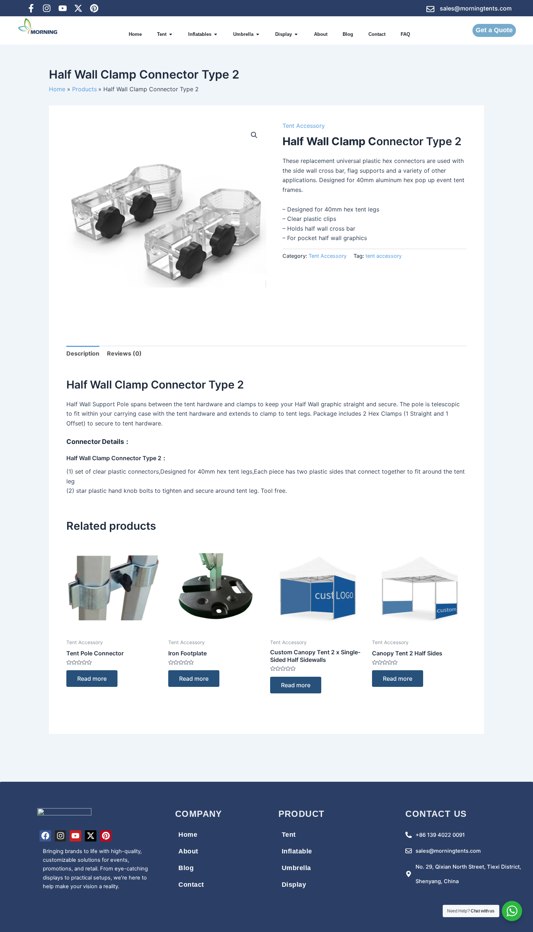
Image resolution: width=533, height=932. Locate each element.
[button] (254, 135)
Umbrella (296, 868)
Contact (191, 884)
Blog (186, 868)
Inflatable (297, 851)
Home (187, 834)
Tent (289, 834)
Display (294, 884)
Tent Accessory (303, 125)
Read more (92, 678)
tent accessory (383, 256)
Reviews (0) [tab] (124, 353)
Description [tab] (82, 353)
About (188, 851)
